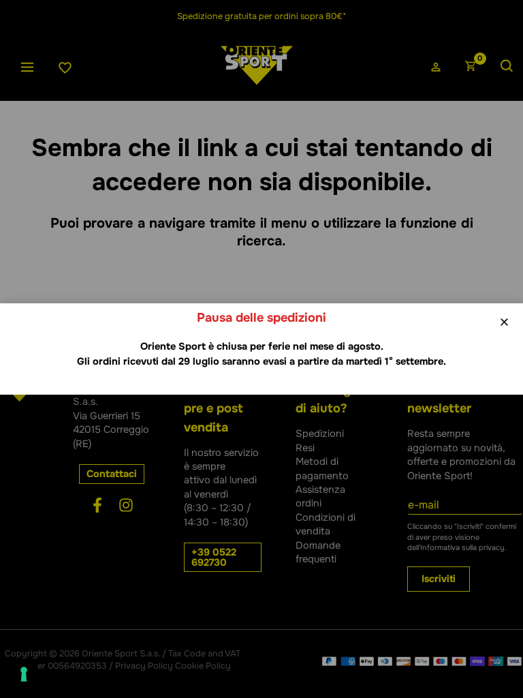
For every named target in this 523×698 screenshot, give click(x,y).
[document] (261, 349)
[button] (504, 322)
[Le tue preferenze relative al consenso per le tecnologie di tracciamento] (24, 674)
